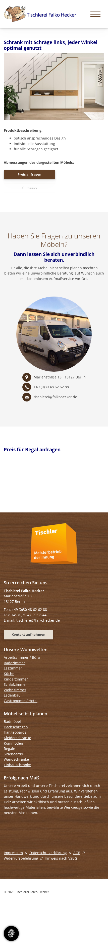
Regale (9, 748)
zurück (32, 188)
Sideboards (13, 754)
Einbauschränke (17, 764)
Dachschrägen (16, 727)
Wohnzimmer (15, 690)
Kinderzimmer (16, 679)
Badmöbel (12, 721)
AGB (76, 852)
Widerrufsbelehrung (21, 858)
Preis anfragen (29, 174)
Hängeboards (15, 732)
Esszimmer (13, 668)
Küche (9, 673)
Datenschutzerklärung (48, 852)
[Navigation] (95, 14)
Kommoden (13, 743)
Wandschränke (16, 759)
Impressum (13, 852)
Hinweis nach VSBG (61, 858)
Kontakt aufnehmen (28, 634)
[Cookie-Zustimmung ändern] (11, 933)
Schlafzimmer (15, 684)
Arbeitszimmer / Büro (22, 657)
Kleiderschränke (17, 737)
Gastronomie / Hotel (20, 700)
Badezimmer (14, 662)
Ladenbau (12, 695)
